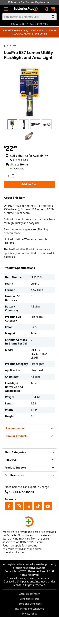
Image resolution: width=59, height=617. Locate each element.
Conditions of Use (29, 598)
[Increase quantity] (13, 174)
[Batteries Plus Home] (26, 9)
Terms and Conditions (29, 603)
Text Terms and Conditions (29, 608)
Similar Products (17, 436)
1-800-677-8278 (21, 492)
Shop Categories (15, 452)
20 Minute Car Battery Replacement (29, 2)
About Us (11, 460)
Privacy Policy (29, 613)
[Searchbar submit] (53, 16)
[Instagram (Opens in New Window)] (19, 506)
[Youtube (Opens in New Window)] (48, 506)
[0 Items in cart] (53, 9)
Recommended (15, 428)
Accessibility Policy (29, 593)
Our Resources (14, 475)
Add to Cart (29, 184)
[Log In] (45, 9)
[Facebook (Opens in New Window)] (9, 506)
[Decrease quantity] (13, 177)
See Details (41, 33)
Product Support (15, 467)
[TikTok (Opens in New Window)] (38, 506)
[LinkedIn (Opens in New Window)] (28, 506)
